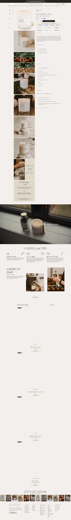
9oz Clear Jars (27, 506)
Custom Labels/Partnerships (42, 512)
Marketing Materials (42, 510)
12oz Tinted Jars (27, 509)
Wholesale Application (43, 505)
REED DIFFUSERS (27, 505)
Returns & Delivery (50, 513)
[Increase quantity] (41, 21)
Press (48, 506)
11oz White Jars (27, 508)
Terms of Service (50, 509)
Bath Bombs (33, 505)
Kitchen (33, 507)
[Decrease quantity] (37, 21)
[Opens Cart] (63, 4)
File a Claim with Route (50, 514)
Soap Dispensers (34, 510)
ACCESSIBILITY (49, 511)
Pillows (33, 509)
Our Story (49, 505)
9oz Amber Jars (27, 507)
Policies (49, 508)
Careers (49, 507)
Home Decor (33, 508)
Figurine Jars (26, 511)
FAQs (48, 512)
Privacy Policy (50, 510)
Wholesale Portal (42, 507)
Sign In (41, 506)
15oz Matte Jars (27, 510)
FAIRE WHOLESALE (42, 511)
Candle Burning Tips (27, 512)
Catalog (41, 509)
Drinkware (33, 506)
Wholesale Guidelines (43, 508)
